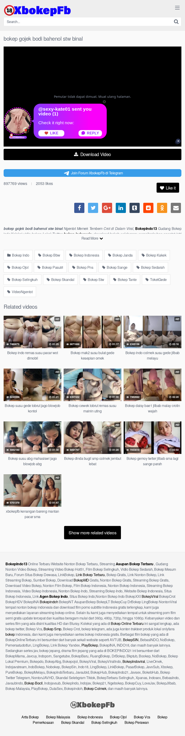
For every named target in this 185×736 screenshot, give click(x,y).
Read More (90, 238)
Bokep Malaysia (58, 717)
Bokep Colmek (95, 688)
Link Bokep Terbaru (90, 574)
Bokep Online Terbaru (127, 623)
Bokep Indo (20, 255)
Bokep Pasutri (52, 267)
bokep (10, 634)
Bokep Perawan (137, 722)
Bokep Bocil (33, 683)
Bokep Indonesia (86, 255)
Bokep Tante (126, 279)
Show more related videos (92, 532)
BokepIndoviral (134, 661)
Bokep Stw (95, 279)
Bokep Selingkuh (24, 279)
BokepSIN (131, 639)
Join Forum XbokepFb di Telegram (97, 172)
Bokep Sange (116, 267)
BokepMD (81, 580)
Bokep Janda (122, 255)
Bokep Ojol (20, 267)
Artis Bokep (30, 717)
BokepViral (150, 596)
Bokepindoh (49, 601)
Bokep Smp (52, 628)
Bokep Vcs (142, 717)
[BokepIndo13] (37, 10)
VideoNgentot (22, 291)
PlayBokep (89, 645)
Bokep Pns (84, 267)
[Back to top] (172, 721)
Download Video (95, 154)
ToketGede (158, 279)
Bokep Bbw (51, 255)
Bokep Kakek (155, 255)
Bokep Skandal (62, 279)
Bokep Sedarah (152, 267)
